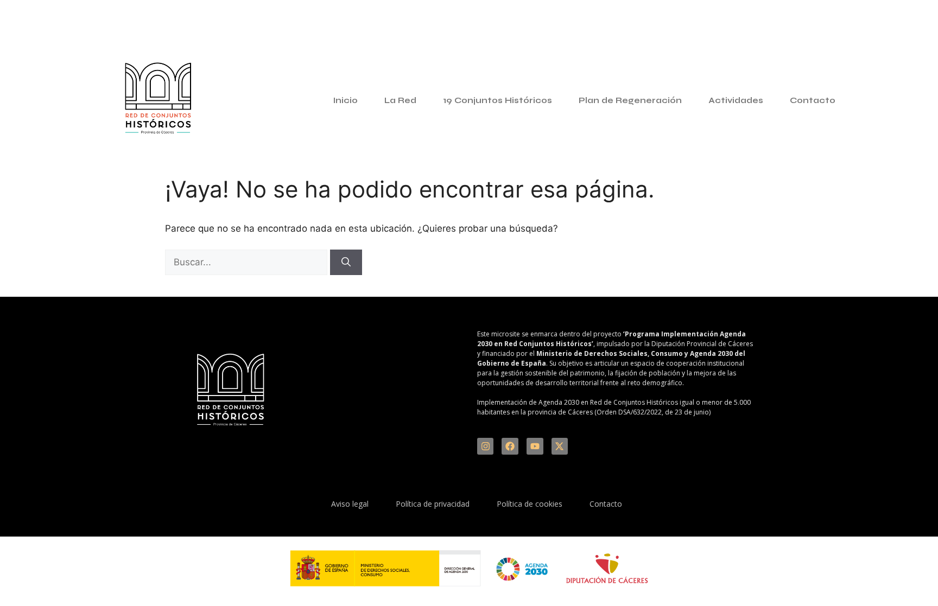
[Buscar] (346, 263)
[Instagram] (485, 446)
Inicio (345, 100)
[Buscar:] (247, 262)
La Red (400, 100)
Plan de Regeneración (630, 100)
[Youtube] (535, 446)
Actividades (735, 100)
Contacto (812, 100)
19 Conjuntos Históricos (497, 100)
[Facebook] (510, 446)
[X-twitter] (560, 446)
